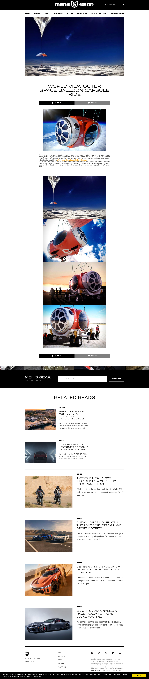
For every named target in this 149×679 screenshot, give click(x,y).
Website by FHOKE (30, 661)
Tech (46, 13)
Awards (62, 667)
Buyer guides (117, 13)
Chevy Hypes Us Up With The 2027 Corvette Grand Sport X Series (99, 525)
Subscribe (116, 379)
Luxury (62, 407)
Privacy (62, 663)
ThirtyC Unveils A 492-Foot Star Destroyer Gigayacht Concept (73, 415)
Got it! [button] (139, 675)
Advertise (63, 660)
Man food (82, 13)
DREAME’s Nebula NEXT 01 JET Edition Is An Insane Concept (73, 447)
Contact (62, 656)
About (61, 652)
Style (70, 13)
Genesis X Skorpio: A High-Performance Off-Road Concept (99, 570)
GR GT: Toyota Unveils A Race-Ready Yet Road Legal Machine (97, 614)
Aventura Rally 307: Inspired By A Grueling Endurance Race (96, 481)
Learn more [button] (37, 676)
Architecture (99, 13)
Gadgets (58, 13)
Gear (27, 13)
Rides (37, 13)
